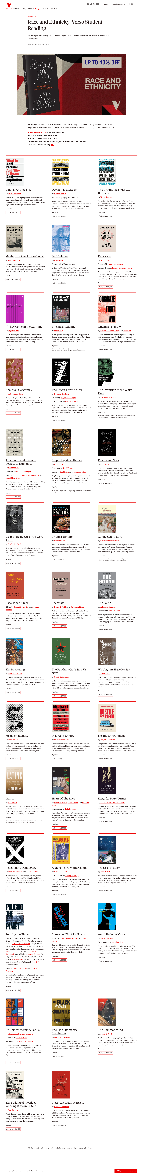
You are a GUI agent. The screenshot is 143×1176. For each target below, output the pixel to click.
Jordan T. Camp (20, 968)
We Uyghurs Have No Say (114, 669)
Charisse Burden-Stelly (109, 331)
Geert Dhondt (19, 475)
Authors (29, 9)
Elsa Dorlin (58, 260)
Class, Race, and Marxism (68, 1102)
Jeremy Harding (72, 875)
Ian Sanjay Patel (14, 544)
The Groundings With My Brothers (114, 191)
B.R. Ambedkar (106, 938)
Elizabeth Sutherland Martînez (20, 1034)
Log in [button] (106, 4)
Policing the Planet (18, 934)
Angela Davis (13, 331)
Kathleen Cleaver (72, 401)
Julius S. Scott (106, 1034)
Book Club (44, 9)
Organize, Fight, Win (111, 326)
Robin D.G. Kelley (13, 951)
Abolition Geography (19, 390)
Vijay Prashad (17, 959)
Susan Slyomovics (21, 607)
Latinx (10, 798)
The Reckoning (15, 669)
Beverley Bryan (60, 802)
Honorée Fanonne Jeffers (121, 268)
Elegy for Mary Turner (112, 798)
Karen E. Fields (60, 607)
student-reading (70, 1148)
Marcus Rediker (79, 472)
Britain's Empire (62, 536)
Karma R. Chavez (26, 1041)
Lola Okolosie (70, 809)
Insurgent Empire (63, 735)
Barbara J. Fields (77, 607)
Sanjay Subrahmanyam (109, 541)
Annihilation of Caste (111, 934)
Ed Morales (12, 802)
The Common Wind (110, 1030)
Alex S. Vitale (37, 962)
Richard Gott (59, 541)
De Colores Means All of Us (23, 1030)
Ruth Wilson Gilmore (16, 394)
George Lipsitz (34, 954)
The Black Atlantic (63, 326)
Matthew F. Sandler (62, 1037)
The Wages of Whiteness (67, 390)
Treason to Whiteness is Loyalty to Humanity (21, 461)
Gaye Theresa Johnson (69, 938)
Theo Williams (14, 260)
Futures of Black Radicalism (69, 934)
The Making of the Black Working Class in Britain (21, 1104)
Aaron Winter (31, 872)
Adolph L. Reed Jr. (107, 607)
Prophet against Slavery (67, 460)
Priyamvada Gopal (68, 398)
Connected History (110, 536)
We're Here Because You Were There (24, 538)
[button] (132, 4)
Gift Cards (53, 9)
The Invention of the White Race (115, 391)
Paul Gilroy (58, 331)
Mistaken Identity (17, 735)
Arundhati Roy (117, 942)
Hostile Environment (111, 735)
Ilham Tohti (105, 673)
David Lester (59, 464)
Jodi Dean (127, 331)
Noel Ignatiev (13, 468)
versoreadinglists (85, 1148)
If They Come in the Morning (24, 326)
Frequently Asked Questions (33, 1171)
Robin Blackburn (15, 673)
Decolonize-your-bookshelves (50, 1148)
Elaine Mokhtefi (60, 872)
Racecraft (58, 603)
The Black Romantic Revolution (65, 1031)
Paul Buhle (64, 472)
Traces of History (109, 867)
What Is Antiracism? (18, 189)
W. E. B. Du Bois (106, 260)
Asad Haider (13, 740)
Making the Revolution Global (25, 256)
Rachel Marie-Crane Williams (112, 802)
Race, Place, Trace (17, 603)
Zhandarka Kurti (32, 475)
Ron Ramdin (13, 1110)
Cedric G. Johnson (61, 677)
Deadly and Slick (108, 460)
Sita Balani (104, 464)
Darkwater (104, 256)
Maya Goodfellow (107, 740)
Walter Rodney (60, 194)
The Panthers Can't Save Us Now (69, 671)
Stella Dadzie (73, 802)
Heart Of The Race (63, 798)
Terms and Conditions (13, 1171)
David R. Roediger (61, 394)
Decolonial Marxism (64, 189)
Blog (37, 8)
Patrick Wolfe (105, 872)
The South (104, 603)
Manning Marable (116, 264)
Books (22, 9)
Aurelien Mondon (15, 872)
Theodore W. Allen (107, 397)
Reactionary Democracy (21, 867)
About (16, 9)
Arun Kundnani (14, 194)
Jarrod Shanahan (13, 478)
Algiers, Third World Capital (69, 867)
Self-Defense (60, 256)
